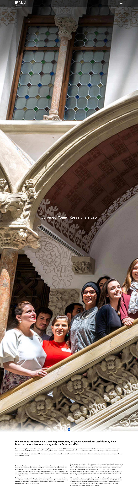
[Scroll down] (69, 429)
